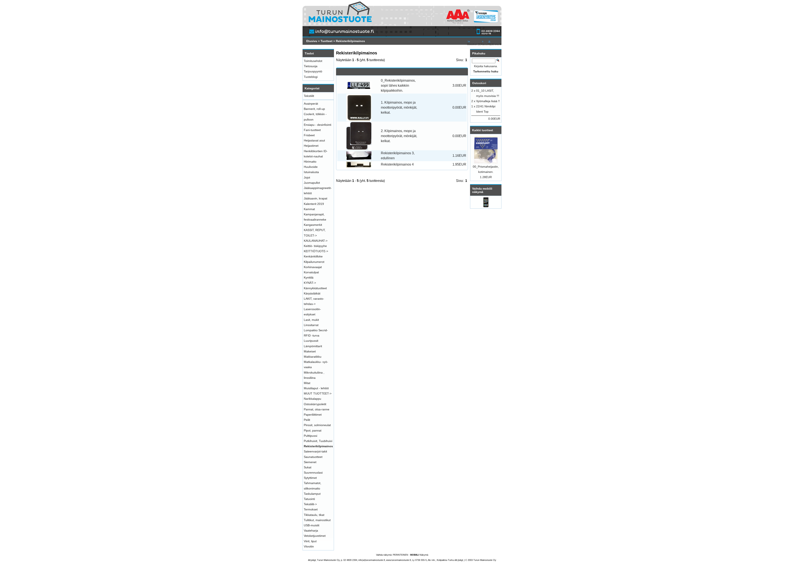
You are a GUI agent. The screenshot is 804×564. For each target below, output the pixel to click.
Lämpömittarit (313, 346)
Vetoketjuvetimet (315, 535)
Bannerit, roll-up (314, 108)
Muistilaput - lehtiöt (316, 388)
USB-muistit (311, 525)
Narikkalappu (312, 398)
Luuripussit (311, 340)
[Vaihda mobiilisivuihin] (486, 206)
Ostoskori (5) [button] (474, 44)
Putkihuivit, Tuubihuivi (318, 441)
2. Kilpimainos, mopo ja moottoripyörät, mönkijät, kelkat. (399, 136)
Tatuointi (309, 499)
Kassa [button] (484, 44)
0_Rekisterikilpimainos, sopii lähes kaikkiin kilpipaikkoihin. (398, 85)
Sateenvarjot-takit (315, 451)
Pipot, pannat (312, 430)
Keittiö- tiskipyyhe (315, 246)
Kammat (309, 209)
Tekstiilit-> (310, 504)
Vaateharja (311, 530)
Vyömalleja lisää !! (488, 101)
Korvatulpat (311, 272)
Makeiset (310, 351)
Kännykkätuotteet (315, 288)
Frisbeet (309, 135)
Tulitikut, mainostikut (317, 520)
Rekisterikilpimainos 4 (397, 164)
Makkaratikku (312, 356)
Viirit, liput (310, 541)
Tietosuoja (310, 66)
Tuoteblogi (311, 76)
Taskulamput (312, 493)
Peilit (307, 419)
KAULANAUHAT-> (315, 240)
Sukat (307, 467)
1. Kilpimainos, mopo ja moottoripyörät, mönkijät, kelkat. (399, 107)
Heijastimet (311, 145)
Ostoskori (479, 83)
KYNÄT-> (310, 282)
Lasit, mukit (311, 319)
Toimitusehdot (313, 61)
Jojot (307, 177)
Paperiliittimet (313, 414)
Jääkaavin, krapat (315, 198)
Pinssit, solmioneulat (317, 425)
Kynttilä (308, 277)
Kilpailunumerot (314, 261)
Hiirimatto (310, 161)
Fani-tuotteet (312, 130)
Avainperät (311, 103)
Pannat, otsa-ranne (316, 409)
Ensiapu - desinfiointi (317, 124)
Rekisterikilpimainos (350, 41)
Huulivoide (311, 166)
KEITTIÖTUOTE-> (316, 251)
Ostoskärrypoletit (315, 404)
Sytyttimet (310, 477)
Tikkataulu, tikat (314, 514)
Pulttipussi (310, 435)
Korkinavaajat (313, 267)
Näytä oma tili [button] (494, 44)
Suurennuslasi (313, 472)
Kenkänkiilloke (313, 256)
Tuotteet (326, 41)
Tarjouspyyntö (313, 71)
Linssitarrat (311, 325)
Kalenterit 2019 (314, 204)
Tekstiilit (309, 96)
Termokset (311, 509)
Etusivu (311, 41)
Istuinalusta (311, 172)
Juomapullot (312, 182)
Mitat (307, 383)
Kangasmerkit (313, 224)
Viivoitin (309, 546)
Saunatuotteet (313, 457)
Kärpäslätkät (312, 293)
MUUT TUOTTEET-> (317, 393)
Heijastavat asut (314, 140)
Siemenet (310, 462)
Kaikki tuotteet (482, 130)
